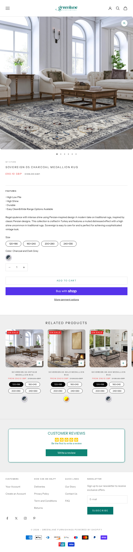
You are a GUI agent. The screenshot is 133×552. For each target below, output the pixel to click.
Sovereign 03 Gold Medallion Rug (66, 373)
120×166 (13, 243)
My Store (11, 162)
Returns (38, 507)
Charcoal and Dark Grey (9, 258)
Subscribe (100, 510)
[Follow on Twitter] (16, 518)
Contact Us (71, 493)
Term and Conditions (45, 500)
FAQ (67, 500)
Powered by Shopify (88, 529)
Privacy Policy (41, 493)
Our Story (70, 486)
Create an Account (16, 493)
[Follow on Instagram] (25, 518)
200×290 (50, 243)
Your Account (13, 486)
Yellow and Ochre (66, 399)
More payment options (66, 299)
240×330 (68, 243)
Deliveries (39, 486)
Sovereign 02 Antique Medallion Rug (24, 373)
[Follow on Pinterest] (34, 518)
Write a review (66, 452)
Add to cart (66, 280)
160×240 (31, 243)
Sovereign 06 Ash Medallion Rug (109, 373)
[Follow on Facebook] (7, 518)
